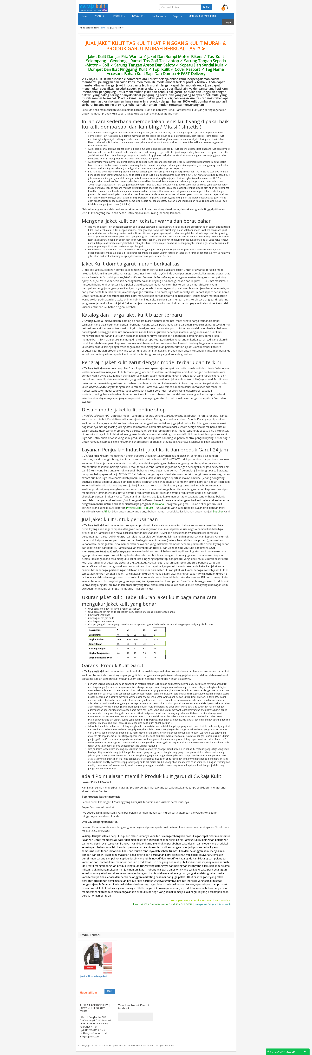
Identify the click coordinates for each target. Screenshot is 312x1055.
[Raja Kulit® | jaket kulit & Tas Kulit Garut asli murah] (93, 7)
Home (84, 16)
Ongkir (176, 16)
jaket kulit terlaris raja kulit (93, 976)
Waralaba (158, 504)
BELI (111, 991)
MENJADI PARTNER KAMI (202, 16)
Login (228, 22)
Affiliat (107, 511)
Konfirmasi (158, 16)
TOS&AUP (137, 16)
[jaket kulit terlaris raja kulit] (97, 958)
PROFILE (118, 16)
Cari (207, 7)
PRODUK (99, 16)
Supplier (218, 511)
